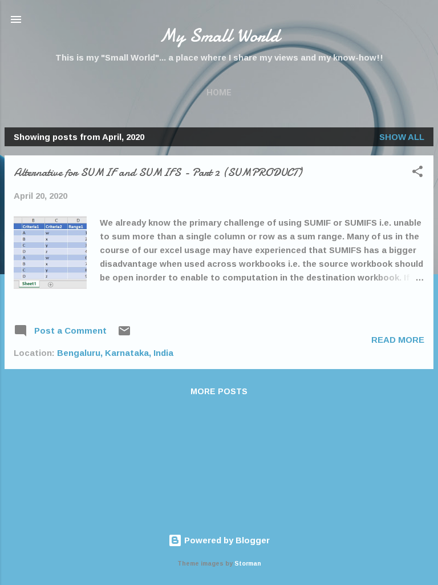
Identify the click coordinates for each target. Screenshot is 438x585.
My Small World (219, 36)
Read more (397, 339)
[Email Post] (124, 334)
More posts (219, 391)
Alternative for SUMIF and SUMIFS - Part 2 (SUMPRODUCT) (158, 172)
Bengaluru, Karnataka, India (115, 353)
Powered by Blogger (226, 540)
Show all (401, 137)
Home (219, 92)
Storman (247, 563)
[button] (417, 173)
